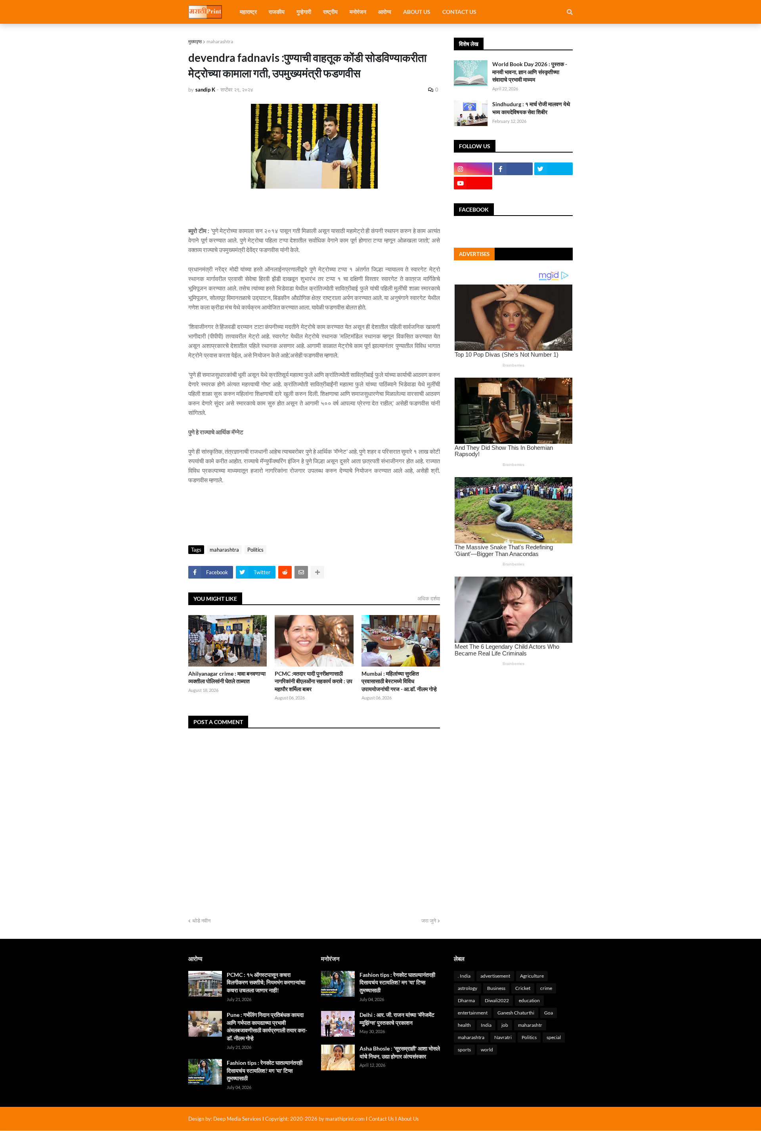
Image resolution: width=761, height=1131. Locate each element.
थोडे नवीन (201, 920)
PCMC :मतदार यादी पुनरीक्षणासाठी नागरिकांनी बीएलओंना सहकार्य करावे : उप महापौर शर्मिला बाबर (313, 681)
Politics (255, 549)
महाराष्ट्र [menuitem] (248, 11)
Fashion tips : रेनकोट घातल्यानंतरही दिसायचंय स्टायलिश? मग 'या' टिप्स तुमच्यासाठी (264, 1070)
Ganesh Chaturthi (515, 1013)
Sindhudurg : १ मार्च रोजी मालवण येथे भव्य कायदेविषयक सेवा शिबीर (531, 108)
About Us (408, 1119)
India (486, 1025)
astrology (467, 988)
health (464, 1025)
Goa (548, 1013)
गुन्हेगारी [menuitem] (303, 11)
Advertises (474, 254)
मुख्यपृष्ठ (195, 41)
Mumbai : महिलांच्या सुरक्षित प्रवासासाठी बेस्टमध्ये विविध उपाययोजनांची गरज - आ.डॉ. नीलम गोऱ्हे (399, 681)
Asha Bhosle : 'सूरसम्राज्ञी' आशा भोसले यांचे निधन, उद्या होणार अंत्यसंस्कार (399, 1052)
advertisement (495, 976)
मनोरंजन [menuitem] (358, 11)
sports (464, 1050)
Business (496, 988)
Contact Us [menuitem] (459, 11)
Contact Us (381, 1119)
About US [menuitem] (416, 11)
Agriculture (532, 976)
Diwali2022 (497, 1000)
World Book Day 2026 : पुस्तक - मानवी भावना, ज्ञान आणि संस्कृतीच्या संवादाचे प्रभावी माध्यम (529, 72)
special (554, 1037)
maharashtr (530, 1025)
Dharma (466, 1000)
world (487, 1050)
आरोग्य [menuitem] (384, 11)
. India (464, 976)
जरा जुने (428, 920)
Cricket (522, 988)
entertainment (473, 1013)
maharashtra (220, 41)
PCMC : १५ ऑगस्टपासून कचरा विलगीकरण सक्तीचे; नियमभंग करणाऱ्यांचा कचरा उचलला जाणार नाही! (266, 982)
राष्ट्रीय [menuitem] (330, 11)
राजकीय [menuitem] (277, 11)
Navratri (503, 1037)
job (504, 1025)
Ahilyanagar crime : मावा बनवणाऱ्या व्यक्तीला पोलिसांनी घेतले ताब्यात (227, 677)
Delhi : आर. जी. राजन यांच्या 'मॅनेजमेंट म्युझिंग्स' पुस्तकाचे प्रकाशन (396, 1018)
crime (546, 988)
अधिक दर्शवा (428, 598)
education (529, 1000)
